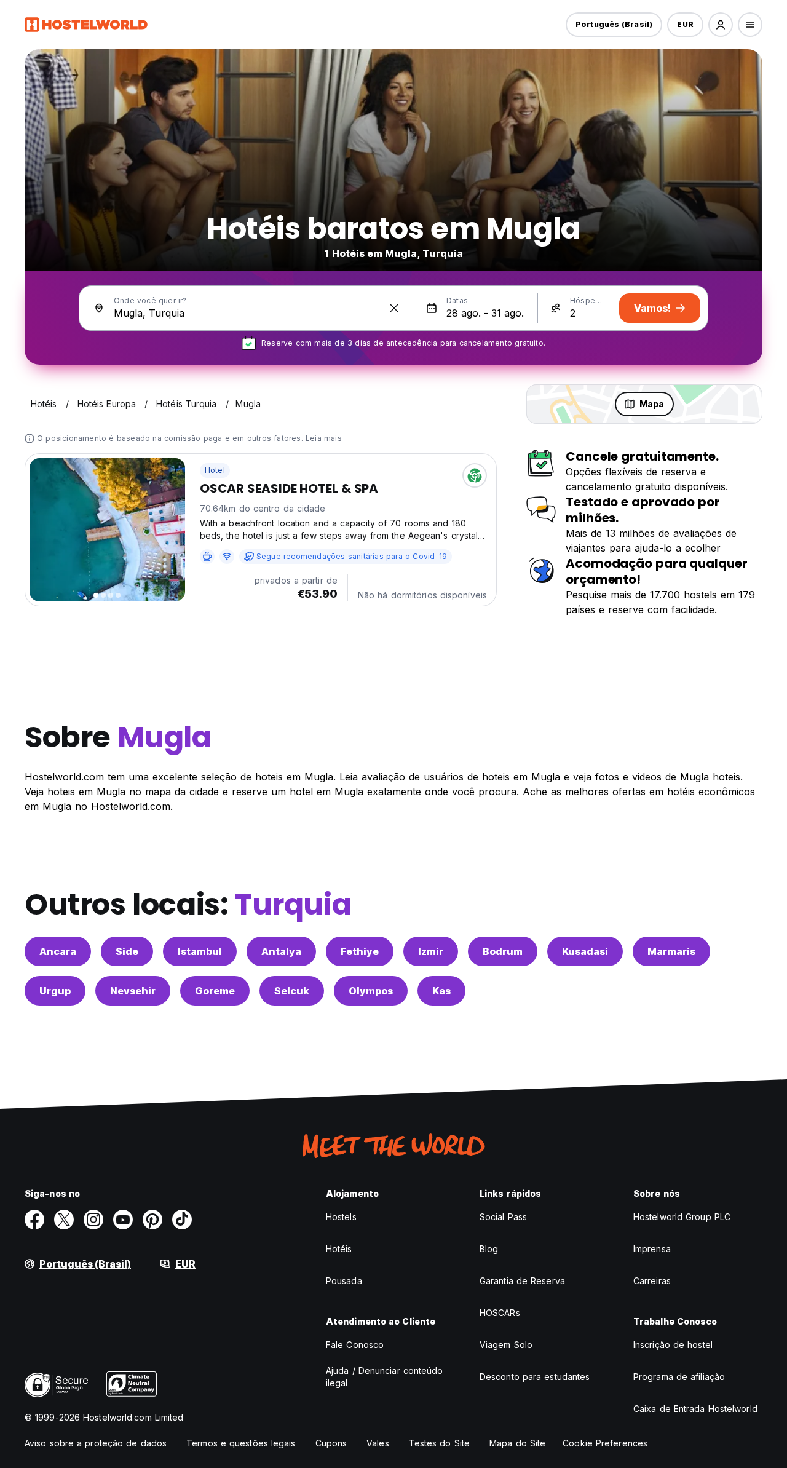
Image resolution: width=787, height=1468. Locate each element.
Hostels (341, 1217)
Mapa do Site (517, 1443)
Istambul (200, 951)
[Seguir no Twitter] (64, 1219)
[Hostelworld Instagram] (93, 1219)
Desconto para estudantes (535, 1376)
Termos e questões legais (240, 1443)
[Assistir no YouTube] (123, 1219)
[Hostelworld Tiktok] (182, 1219)
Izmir (430, 951)
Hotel (215, 470)
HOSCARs (500, 1312)
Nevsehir (133, 991)
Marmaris (671, 951)
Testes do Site (439, 1443)
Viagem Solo (506, 1344)
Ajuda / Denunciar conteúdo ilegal (384, 1376)
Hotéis (339, 1249)
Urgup (55, 991)
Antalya (281, 951)
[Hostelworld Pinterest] (152, 1219)
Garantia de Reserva (522, 1281)
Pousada (344, 1281)
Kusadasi (585, 951)
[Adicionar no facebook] (34, 1219)
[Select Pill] (720, 24)
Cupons (331, 1443)
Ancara (57, 951)
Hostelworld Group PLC (681, 1217)
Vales (377, 1443)
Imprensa (652, 1249)
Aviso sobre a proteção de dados (96, 1443)
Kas (441, 991)
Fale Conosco (355, 1344)
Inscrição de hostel (673, 1344)
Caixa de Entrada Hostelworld (695, 1408)
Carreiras (652, 1281)
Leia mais (324, 438)
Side (127, 951)
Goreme (215, 991)
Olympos (371, 991)
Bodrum (503, 951)
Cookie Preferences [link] (605, 1443)
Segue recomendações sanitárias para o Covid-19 (351, 556)
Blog (489, 1249)
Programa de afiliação (679, 1376)
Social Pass (503, 1217)
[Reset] (394, 308)
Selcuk (291, 991)
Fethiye (360, 951)
